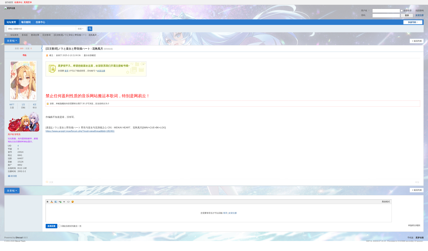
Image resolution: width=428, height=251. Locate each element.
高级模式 (386, 201)
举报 (417, 182)
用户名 (364, 10)
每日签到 (26, 22)
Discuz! (19, 237)
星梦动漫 (5, 35)
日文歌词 (46, 35)
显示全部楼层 (90, 55)
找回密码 (420, 10)
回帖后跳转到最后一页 (71, 226)
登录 (67, 71)
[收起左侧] (41, 48)
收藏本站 (18, 2)
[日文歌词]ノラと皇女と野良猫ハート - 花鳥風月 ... (76, 35)
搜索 (80, 29)
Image (56, 201)
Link (60, 201)
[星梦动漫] (9, 8)
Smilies (72, 201)
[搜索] (90, 28)
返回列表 (418, 41)
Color (51, 201)
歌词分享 (35, 35)
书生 (25, 55)
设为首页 (9, 2)
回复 (51, 182)
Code (68, 201)
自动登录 (408, 10)
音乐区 (25, 35)
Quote (64, 201)
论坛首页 (11, 22)
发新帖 (11, 40)
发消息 (14, 176)
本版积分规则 (414, 225)
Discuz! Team (20, 241)
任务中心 (40, 22)
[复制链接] (108, 49)
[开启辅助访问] (423, 2)
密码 (363, 15)
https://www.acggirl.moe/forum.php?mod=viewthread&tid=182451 (80, 131)
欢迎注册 (420, 15)
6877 (12, 104)
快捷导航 (412, 22)
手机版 (410, 237)
